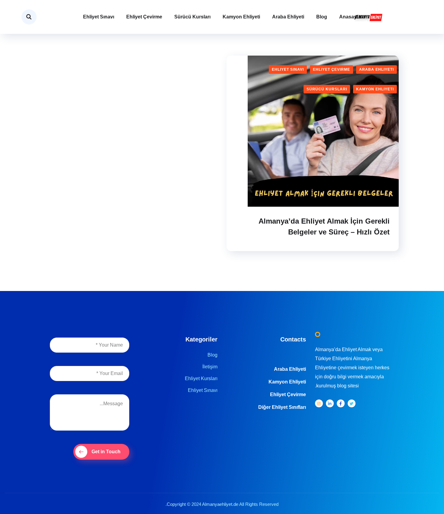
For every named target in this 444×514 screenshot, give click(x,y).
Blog (321, 16)
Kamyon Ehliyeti (241, 16)
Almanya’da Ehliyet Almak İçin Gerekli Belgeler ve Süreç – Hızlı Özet (324, 226)
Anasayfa (350, 16)
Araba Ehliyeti (288, 16)
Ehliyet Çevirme (144, 16)
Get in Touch (106, 451)
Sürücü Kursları (192, 16)
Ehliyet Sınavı (98, 16)
